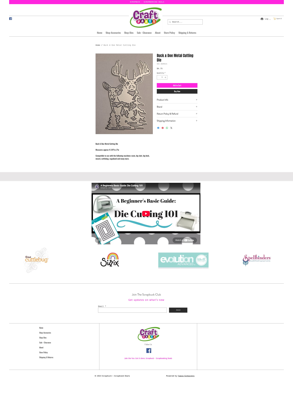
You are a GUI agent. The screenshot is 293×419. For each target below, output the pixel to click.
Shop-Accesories (45, 332)
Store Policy (43, 352)
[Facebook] (10, 18)
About (41, 347)
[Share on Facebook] (158, 128)
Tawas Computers (186, 376)
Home (98, 45)
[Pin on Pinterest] (162, 128)
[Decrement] (158, 77)
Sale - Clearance (45, 342)
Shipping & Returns (46, 357)
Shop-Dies (42, 337)
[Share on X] (171, 128)
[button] (278, 19)
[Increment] (165, 77)
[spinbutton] (162, 77)
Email (101, 306)
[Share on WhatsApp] (167, 128)
